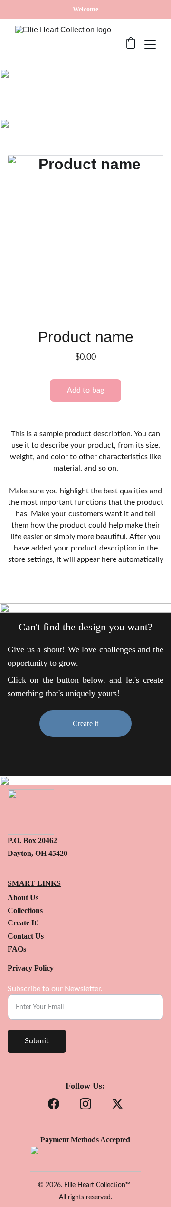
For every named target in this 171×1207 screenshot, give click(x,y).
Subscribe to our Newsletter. (55, 988)
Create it (85, 723)
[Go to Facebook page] (53, 1103)
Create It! (23, 923)
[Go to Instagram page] (85, 1103)
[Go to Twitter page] (117, 1103)
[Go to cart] (130, 44)
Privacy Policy (31, 968)
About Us (23, 897)
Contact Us (26, 936)
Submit (37, 1041)
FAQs (17, 949)
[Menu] (150, 44)
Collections (25, 910)
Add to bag (85, 390)
